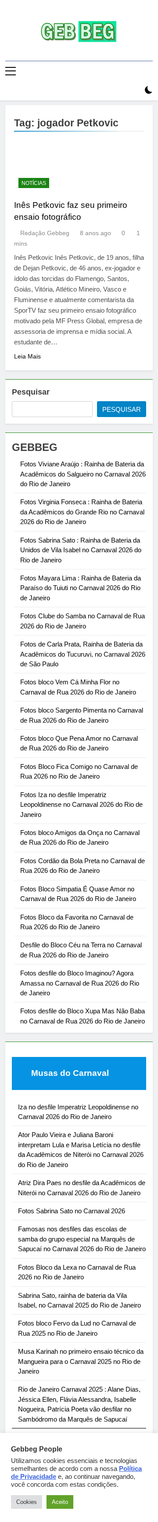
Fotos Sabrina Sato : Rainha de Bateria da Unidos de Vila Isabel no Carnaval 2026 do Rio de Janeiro (80, 550)
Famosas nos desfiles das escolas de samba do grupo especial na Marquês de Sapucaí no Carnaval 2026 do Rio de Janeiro (82, 1238)
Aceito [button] (60, 1502)
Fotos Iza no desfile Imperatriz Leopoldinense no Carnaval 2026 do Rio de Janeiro (81, 804)
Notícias (34, 183)
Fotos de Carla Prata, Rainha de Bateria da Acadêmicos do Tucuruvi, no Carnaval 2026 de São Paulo (82, 654)
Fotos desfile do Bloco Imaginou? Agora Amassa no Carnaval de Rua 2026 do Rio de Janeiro (79, 983)
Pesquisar (31, 392)
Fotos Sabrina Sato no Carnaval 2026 (71, 1211)
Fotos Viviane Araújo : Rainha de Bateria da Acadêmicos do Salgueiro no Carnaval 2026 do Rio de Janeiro (83, 474)
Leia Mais (27, 356)
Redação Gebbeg (44, 232)
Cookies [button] (26, 1502)
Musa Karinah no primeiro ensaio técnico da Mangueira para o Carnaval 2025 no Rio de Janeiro (81, 1361)
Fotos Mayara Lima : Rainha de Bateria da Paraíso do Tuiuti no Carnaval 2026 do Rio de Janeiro (80, 588)
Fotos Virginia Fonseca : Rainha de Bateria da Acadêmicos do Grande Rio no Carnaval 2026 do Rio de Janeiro (82, 511)
